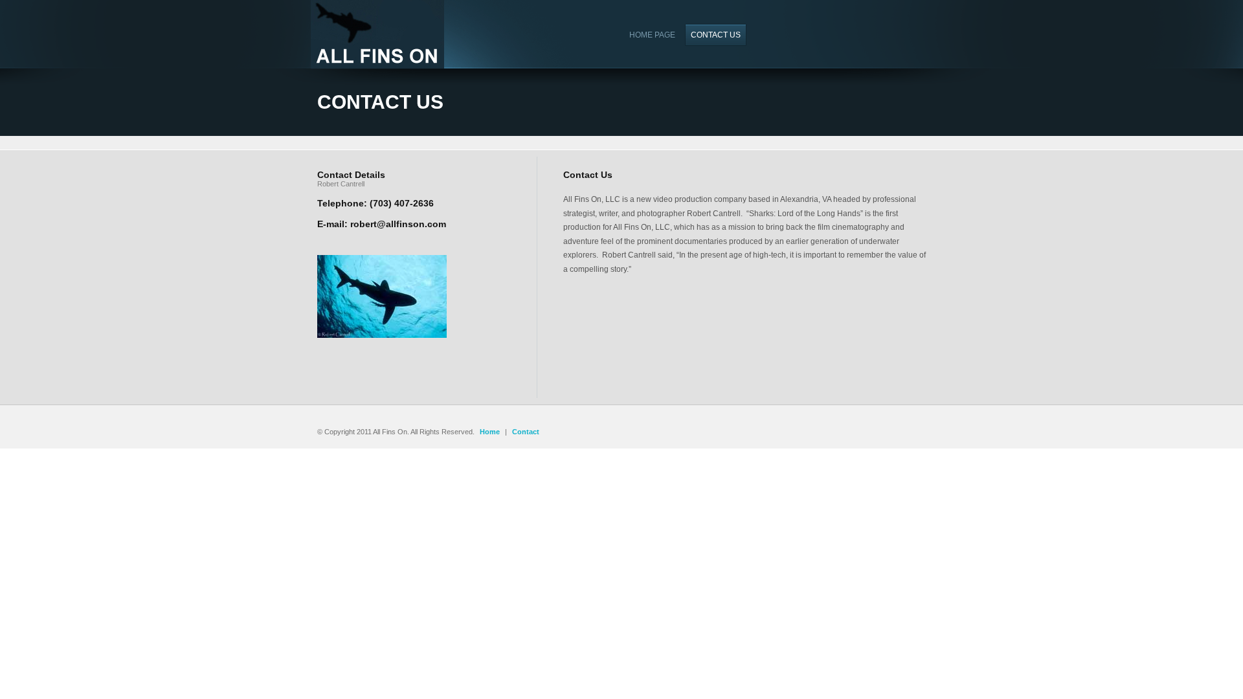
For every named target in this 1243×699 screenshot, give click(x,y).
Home (490, 432)
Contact (525, 432)
